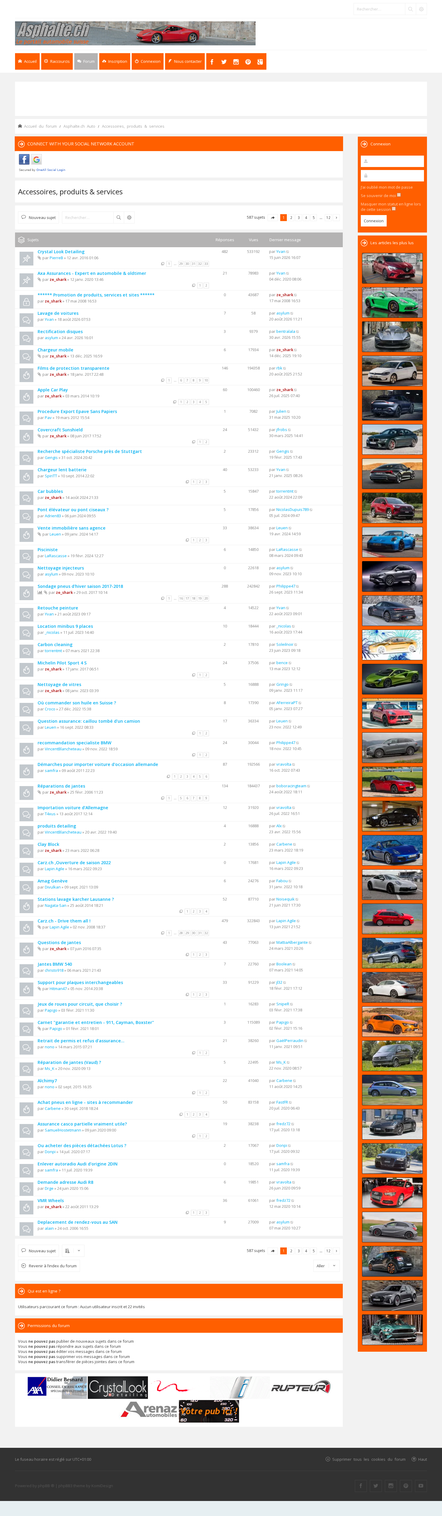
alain (49, 1228)
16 (181, 598)
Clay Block (48, 844)
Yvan (280, 251)
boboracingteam (291, 785)
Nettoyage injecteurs (61, 568)
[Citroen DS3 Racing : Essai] (392, 1261)
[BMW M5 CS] (392, 439)
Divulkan (53, 887)
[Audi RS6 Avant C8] (392, 1296)
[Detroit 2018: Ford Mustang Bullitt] (392, 1330)
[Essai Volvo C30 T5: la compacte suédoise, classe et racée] (392, 1090)
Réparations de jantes (61, 786)
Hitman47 (58, 988)
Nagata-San (55, 905)
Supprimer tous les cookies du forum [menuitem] (369, 1459)
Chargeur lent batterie (62, 469)
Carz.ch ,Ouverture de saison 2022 (74, 862)
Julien (281, 411)
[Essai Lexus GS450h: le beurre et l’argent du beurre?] (392, 987)
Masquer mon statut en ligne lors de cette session (391, 206)
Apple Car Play (53, 390)
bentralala (285, 331)
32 (200, 264)
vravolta (283, 764)
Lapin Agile (54, 868)
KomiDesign (102, 1485)
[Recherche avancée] (421, 9)
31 (193, 264)
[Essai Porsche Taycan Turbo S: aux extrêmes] (392, 611)
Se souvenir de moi (379, 195)
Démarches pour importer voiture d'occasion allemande (98, 764)
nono (49, 1047)
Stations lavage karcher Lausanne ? (76, 899)
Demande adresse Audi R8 (65, 1182)
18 (193, 598)
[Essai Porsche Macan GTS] (392, 713)
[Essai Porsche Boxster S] (392, 850)
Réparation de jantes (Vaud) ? (69, 1062)
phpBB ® (46, 1485)
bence (282, 662)
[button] (273, 217)
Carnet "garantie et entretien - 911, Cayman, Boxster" (96, 1022)
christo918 (54, 970)
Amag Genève (53, 881)
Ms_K (49, 1068)
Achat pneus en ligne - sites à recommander (85, 1102)
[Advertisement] (221, 98)
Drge (49, 1188)
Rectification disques (60, 331)
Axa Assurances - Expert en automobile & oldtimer (92, 273)
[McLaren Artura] (392, 679)
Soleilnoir (284, 644)
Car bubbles (50, 491)
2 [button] (291, 217)
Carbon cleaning (55, 644)
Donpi (50, 1151)
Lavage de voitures (58, 313)
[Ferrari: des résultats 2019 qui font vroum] (392, 337)
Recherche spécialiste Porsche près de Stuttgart (90, 451)
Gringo (282, 684)
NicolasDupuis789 (292, 509)
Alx (279, 825)
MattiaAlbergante (292, 942)
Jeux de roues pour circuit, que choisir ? (80, 1004)
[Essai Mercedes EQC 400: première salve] (392, 748)
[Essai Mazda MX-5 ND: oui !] (392, 782)
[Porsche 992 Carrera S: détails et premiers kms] (392, 885)
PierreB (56, 257)
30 (187, 264)
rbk (279, 368)
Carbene (284, 844)
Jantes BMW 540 (55, 964)
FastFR (282, 1102)
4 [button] (306, 217)
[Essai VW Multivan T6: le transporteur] (392, 1056)
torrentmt (284, 491)
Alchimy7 (47, 1080)
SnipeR (282, 1004)
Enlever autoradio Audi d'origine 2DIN (78, 1164)
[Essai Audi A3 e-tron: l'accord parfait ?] (392, 919)
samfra (51, 770)
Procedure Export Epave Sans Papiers (77, 411)
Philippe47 (285, 586)
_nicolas (52, 632)
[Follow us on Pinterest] (406, 1486)
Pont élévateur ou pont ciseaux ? (73, 509)
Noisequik (285, 899)
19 (200, 598)
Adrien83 (53, 515)
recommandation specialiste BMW (75, 743)
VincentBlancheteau (63, 749)
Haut (422, 1459)
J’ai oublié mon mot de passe (387, 187)
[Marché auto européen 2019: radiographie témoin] (392, 371)
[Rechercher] (410, 9)
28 (181, 933)
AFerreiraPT (287, 702)
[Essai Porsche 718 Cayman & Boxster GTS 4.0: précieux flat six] (392, 302)
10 (206, 380)
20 (206, 598)
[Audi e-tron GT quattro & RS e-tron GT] (392, 474)
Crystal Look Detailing (61, 251)
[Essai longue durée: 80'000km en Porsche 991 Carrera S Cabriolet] (392, 1124)
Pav (48, 417)
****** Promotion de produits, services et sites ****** (96, 295)
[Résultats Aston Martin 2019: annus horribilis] (392, 405)
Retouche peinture (58, 608)
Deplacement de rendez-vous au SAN (78, 1222)
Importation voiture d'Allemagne (73, 807)
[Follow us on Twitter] (376, 1486)
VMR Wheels (51, 1200)
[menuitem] (114, 61)
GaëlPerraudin (289, 1040)
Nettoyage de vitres (59, 684)
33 (206, 264)
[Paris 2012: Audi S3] (392, 1193)
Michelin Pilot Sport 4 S (62, 663)
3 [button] (299, 217)
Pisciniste (48, 549)
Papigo (51, 1010)
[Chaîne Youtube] (421, 1486)
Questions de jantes (59, 942)
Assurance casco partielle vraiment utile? (82, 1124)
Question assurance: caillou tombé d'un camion (89, 721)
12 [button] (328, 217)
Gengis (51, 457)
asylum (283, 313)
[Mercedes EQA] (392, 576)
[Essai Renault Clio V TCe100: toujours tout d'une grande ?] (392, 268)
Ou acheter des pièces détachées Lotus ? (82, 1145)
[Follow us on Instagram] (391, 1486)
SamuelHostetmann (63, 1130)
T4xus (50, 813)
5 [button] (314, 217)
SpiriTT (51, 475)
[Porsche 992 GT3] (392, 542)
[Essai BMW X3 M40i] (392, 953)
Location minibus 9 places (65, 626)
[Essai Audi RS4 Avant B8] (392, 1159)
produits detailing (57, 826)
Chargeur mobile (55, 350)
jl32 (279, 982)
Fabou (282, 880)
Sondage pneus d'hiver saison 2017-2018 (80, 586)
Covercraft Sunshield (60, 430)
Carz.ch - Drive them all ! (64, 921)
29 (181, 264)
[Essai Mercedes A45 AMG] (392, 1227)
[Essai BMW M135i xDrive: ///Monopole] (392, 816)
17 (187, 598)
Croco (50, 709)
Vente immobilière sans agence (72, 528)
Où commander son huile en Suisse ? (77, 703)
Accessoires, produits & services (70, 191)
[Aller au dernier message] (288, 251)
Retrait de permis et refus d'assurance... (81, 1041)
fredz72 (283, 1123)
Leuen (55, 534)
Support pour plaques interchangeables (80, 982)
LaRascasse (56, 555)
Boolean (284, 964)
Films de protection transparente (73, 368)
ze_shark (58, 279)
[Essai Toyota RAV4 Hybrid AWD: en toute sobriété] (392, 508)
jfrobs (281, 429)
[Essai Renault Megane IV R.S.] (392, 1022)
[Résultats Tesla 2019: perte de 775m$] (392, 645)
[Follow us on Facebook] (361, 1486)
